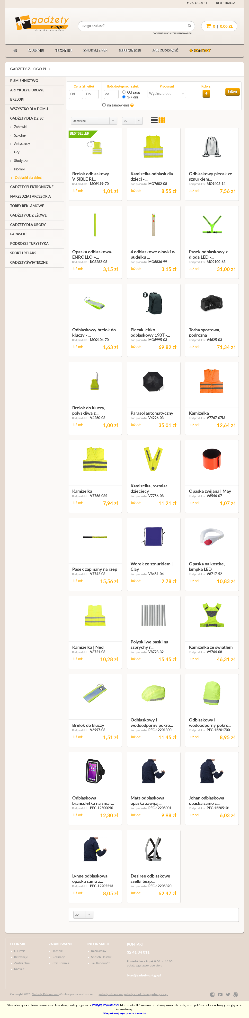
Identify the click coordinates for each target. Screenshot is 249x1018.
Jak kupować (165, 50)
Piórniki (17, 169)
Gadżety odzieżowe (28, 215)
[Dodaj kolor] (206, 93)
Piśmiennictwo (24, 81)
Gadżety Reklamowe (45, 994)
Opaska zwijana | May (210, 491)
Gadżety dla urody (28, 225)
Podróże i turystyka (29, 244)
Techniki (63, 50)
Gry (14, 152)
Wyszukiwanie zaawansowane (172, 33)
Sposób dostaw (101, 957)
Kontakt (202, 51)
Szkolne (18, 135)
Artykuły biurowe (27, 90)
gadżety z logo (159, 994)
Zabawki (18, 127)
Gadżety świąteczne (29, 262)
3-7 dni (132, 97)
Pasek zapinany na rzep (94, 569)
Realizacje (59, 957)
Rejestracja (225, 2)
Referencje (129, 50)
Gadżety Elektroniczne (31, 187)
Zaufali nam (95, 50)
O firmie (36, 50)
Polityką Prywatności (105, 1005)
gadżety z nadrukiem (137, 994)
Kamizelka (199, 413)
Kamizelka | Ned (88, 647)
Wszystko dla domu (29, 109)
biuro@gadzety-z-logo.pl (144, 975)
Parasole (18, 234)
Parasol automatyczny (152, 413)
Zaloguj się (198, 2)
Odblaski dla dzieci (27, 178)
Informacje (98, 944)
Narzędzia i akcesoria (30, 196)
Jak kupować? (100, 963)
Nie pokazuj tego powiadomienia (124, 1013)
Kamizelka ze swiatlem (211, 647)
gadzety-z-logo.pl (28, 69)
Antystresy (20, 144)
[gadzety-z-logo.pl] (33, 26)
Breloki (17, 99)
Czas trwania (61, 963)
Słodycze (18, 161)
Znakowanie (61, 944)
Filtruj (232, 91)
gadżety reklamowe (110, 994)
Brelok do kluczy (88, 725)
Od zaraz (133, 92)
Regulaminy (98, 950)
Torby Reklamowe (27, 206)
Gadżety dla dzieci (27, 118)
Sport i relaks (23, 253)
